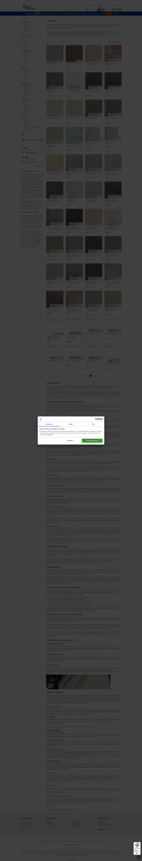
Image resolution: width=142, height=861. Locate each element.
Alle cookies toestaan (92, 440)
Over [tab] (93, 424)
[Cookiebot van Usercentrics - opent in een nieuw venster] (96, 419)
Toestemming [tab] (48, 424)
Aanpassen (70, 440)
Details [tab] (71, 424)
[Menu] (140, 843)
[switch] (137, 853)
